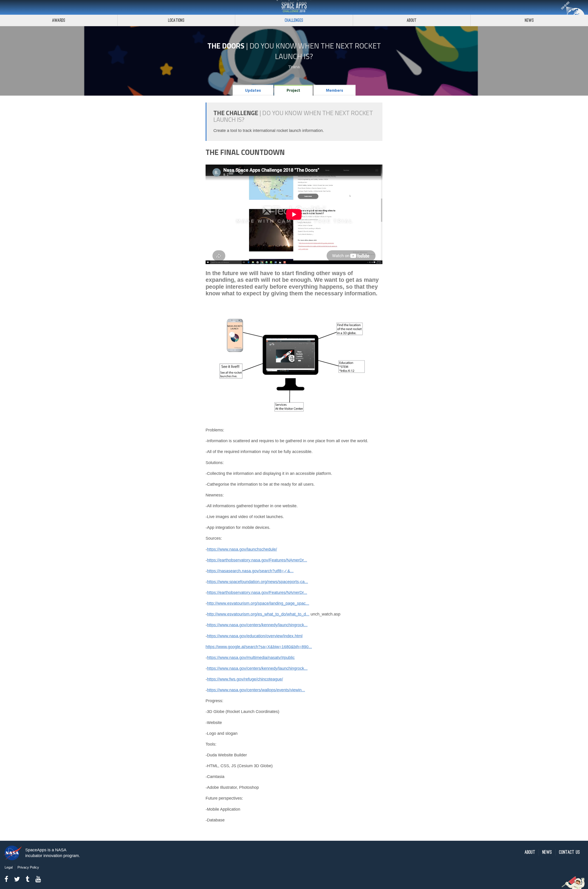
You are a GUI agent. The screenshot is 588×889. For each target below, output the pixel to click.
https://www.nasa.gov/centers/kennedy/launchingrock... (257, 625)
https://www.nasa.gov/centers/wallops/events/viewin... (256, 690)
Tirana (294, 67)
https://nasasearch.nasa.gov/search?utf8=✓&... (250, 571)
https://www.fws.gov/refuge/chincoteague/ (245, 679)
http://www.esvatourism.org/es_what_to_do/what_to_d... (258, 614)
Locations (176, 20)
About (412, 20)
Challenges (294, 20)
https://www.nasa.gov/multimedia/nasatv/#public (251, 657)
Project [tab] (293, 90)
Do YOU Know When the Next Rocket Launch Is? (315, 51)
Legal (9, 867)
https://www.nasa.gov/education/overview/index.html (254, 636)
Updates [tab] (253, 90)
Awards (58, 20)
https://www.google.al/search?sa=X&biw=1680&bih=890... (259, 646)
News (529, 20)
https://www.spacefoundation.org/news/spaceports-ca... (257, 581)
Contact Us (569, 852)
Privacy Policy (28, 867)
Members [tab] (334, 90)
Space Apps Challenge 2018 (294, 7)
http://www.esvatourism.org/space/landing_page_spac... (258, 603)
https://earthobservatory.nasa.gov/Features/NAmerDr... (257, 560)
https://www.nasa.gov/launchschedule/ (242, 549)
